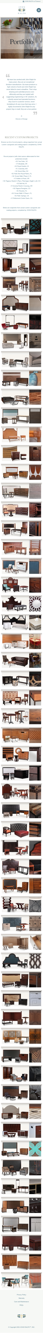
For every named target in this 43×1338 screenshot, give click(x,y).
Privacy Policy (21, 1295)
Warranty (21, 1298)
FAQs (21, 1305)
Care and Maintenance (21, 1301)
